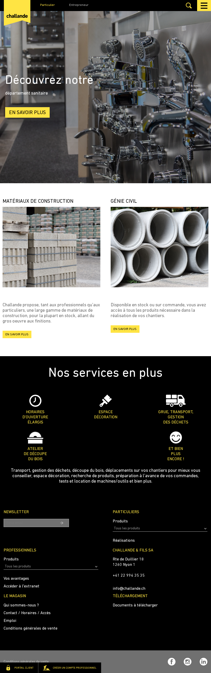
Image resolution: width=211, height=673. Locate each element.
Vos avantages (16, 579)
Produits (120, 521)
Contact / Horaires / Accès (27, 613)
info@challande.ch (129, 589)
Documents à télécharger (135, 605)
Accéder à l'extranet (21, 586)
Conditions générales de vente (30, 628)
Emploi (10, 621)
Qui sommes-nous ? (21, 605)
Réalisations (124, 541)
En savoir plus (27, 112)
